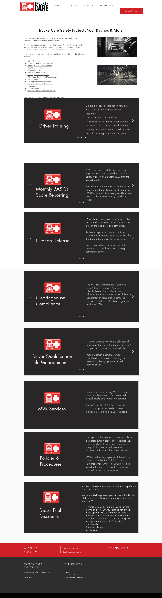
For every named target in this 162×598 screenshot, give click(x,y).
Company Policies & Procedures (40, 84)
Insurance (31, 86)
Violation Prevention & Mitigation (40, 63)
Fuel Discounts (33, 88)
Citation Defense (34, 70)
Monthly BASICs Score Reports (39, 65)
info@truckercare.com (72, 552)
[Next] (133, 121)
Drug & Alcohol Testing (36, 72)
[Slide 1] (78, 137)
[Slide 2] (81, 137)
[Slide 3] (85, 137)
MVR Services (32, 79)
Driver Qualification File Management (42, 77)
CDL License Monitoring (37, 68)
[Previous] (30, 121)
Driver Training (33, 61)
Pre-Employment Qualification (39, 81)
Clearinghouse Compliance (38, 75)
